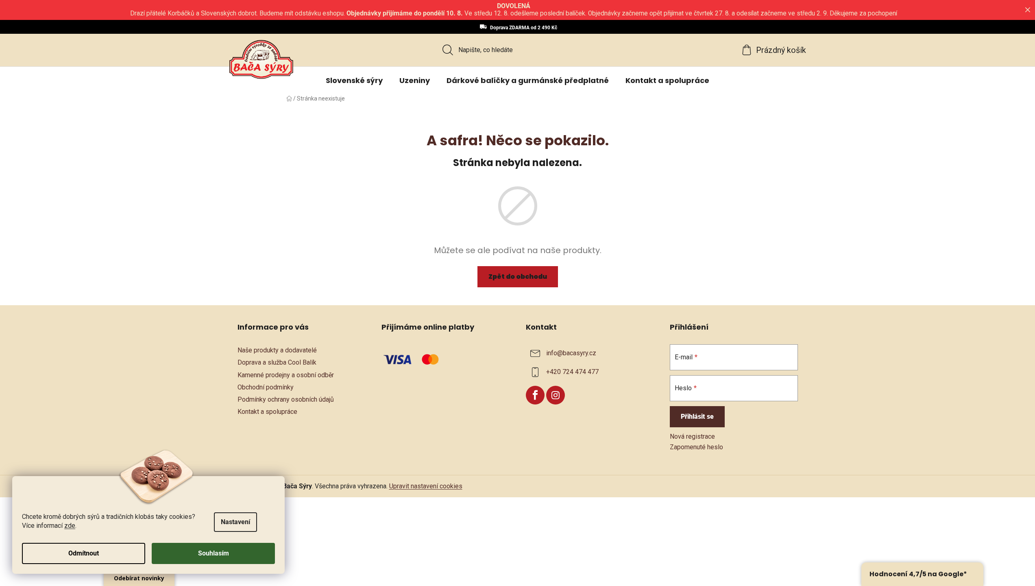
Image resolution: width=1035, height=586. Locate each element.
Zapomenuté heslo (696, 447)
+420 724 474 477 (572, 372)
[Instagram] (555, 395)
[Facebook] (535, 395)
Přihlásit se (697, 416)
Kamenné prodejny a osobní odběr (286, 375)
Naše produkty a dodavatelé (277, 350)
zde (69, 525)
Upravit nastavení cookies (425, 486)
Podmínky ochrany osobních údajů (286, 399)
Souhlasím (213, 553)
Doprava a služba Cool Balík (277, 362)
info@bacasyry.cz (571, 353)
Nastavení (235, 522)
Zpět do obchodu (517, 276)
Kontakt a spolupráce (267, 411)
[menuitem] (354, 80)
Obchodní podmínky (266, 387)
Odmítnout (83, 553)
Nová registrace (692, 436)
